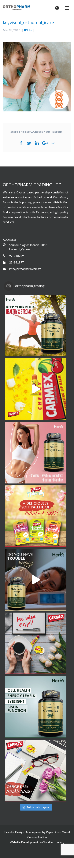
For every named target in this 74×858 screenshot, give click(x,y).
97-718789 (16, 255)
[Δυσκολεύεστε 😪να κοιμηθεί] (35, 580)
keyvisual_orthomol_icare (28, 22)
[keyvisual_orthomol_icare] (37, 76)
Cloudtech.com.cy (53, 842)
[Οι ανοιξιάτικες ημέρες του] (35, 389)
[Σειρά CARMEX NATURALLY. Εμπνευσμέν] (35, 516)
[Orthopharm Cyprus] (16, 7)
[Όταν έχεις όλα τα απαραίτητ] (35, 770)
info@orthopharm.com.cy (25, 268)
